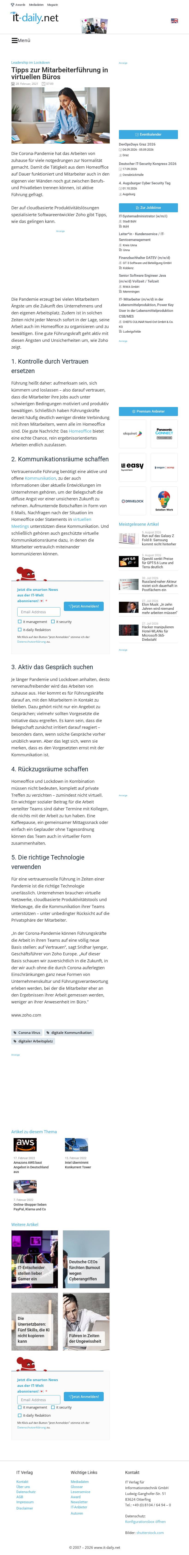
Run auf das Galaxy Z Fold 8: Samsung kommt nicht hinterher (159, 540)
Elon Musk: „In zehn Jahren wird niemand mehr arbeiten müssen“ (159, 608)
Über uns (23, 1487)
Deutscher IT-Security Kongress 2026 (148, 164)
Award (75, 1497)
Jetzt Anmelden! (85, 606)
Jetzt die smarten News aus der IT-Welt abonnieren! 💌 (37, 595)
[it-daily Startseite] (42, 18)
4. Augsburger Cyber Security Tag (145, 183)
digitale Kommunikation (71, 1032)
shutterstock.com (150, 1532)
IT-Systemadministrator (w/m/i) (143, 216)
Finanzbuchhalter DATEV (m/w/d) (144, 258)
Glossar (77, 1487)
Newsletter (79, 1502)
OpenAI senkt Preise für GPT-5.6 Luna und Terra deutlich (157, 563)
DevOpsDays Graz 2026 (137, 144)
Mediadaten (80, 1482)
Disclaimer (24, 1508)
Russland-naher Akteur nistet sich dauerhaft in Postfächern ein (159, 586)
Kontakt (22, 1482)
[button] (21, 40)
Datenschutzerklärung (31, 642)
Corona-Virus (29, 1032)
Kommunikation (40, 478)
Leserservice (80, 1492)
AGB (19, 1497)
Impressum (25, 1502)
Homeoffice (80, 431)
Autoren (77, 1513)
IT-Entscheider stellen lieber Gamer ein (31, 1273)
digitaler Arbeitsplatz (35, 1041)
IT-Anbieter (79, 1507)
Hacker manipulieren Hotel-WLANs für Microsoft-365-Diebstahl (158, 633)
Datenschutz (25, 1492)
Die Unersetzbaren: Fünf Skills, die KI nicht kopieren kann (34, 1330)
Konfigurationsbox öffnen (145, 1521)
